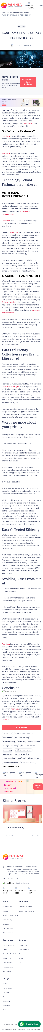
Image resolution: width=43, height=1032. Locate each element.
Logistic (5, 911)
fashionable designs (10, 386)
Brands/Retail (7, 971)
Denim (5, 997)
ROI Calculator (8, 933)
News (21, 958)
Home (4, 13)
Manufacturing (8, 967)
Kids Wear (6, 992)
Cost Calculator (8, 928)
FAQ (20, 962)
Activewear (6, 1005)
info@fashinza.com (23, 883)
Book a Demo (21, 727)
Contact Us (23, 945)
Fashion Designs (8, 945)
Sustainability (7, 920)
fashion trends (8, 302)
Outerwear (6, 1001)
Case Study (6, 924)
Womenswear (7, 988)
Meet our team (24, 949)
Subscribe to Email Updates (28, 82)
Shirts (5, 984)
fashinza (5, 719)
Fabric (5, 949)
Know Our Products (15, 13)
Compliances (7, 907)
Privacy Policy (8, 1024)
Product (26, 13)
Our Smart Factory (25, 907)
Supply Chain (7, 958)
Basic (4, 1010)
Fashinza (28, 123)
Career (21, 954)
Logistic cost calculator (10, 915)
